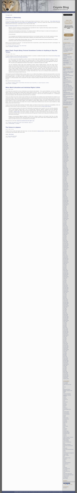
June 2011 (65, 280)
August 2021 (65, 135)
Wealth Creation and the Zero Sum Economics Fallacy (68, 102)
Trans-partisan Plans (66, 471)
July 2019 (64, 162)
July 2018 (64, 177)
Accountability (65, 383)
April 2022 (65, 129)
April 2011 (64, 282)
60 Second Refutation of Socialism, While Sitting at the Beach (68, 69)
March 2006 (65, 356)
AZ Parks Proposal (30, 12)
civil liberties (10, 122)
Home (7, 12)
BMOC (17, 12)
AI (63, 385)
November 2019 (65, 157)
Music (64, 443)
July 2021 (64, 137)
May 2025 (64, 122)
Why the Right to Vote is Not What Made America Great (68, 104)
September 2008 (66, 320)
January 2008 (65, 330)
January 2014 (65, 242)
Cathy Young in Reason (46, 106)
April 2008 (65, 326)
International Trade (66, 433)
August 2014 (65, 234)
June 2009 (65, 309)
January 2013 (65, 257)
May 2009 (64, 310)
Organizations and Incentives (68, 445)
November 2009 (65, 303)
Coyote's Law (65, 399)
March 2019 (65, 167)
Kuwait (18, 45)
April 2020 (65, 151)
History (64, 423)
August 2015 (65, 219)
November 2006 (65, 347)
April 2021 (65, 140)
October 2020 (65, 146)
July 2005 (64, 366)
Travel (64, 472)
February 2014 (65, 241)
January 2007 (65, 344)
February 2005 (65, 372)
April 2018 (65, 180)
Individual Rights (11, 123)
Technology (65, 467)
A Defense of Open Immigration (68, 71)
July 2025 (64, 120)
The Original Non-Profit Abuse (68, 49)
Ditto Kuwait (11, 134)
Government (11, 46)
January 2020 (65, 155)
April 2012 (65, 268)
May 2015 (64, 223)
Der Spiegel (14, 122)
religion (30, 122)
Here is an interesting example (11, 25)
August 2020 (65, 149)
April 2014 (65, 239)
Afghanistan (9, 82)
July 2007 (64, 337)
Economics (65, 404)
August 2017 (65, 190)
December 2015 (65, 214)
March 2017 (65, 196)
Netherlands (26, 122)
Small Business (65, 463)
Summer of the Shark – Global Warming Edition (68, 60)
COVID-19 (65, 398)
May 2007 (64, 339)
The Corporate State (66, 468)
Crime (10, 83)
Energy (64, 406)
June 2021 (65, 138)
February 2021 (65, 143)
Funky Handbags (66, 84)
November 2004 (65, 376)
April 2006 (65, 355)
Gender (64, 416)
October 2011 (65, 275)
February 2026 (65, 111)
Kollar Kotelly (27, 82)
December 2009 (65, 302)
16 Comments (16, 46)
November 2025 (65, 115)
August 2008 (65, 321)
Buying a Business (66, 74)
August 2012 (65, 263)
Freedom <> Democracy (13, 17)
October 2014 (65, 231)
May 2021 (64, 139)
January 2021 (65, 144)
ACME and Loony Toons (67, 384)
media (20, 45)
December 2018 (65, 171)
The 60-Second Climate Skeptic (68, 98)
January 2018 (65, 184)
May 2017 (64, 194)
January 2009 (65, 315)
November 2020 (65, 145)
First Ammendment (66, 414)
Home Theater (65, 426)
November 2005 (65, 361)
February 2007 (65, 343)
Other (64, 446)
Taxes (64, 466)
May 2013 (64, 252)
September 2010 (66, 291)
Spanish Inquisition (42, 82)
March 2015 (65, 225)
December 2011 (65, 273)
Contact (37, 12)
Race (64, 456)
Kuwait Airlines (34, 82)
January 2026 (65, 112)
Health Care (65, 422)
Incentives (65, 429)
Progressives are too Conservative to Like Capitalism (68, 93)
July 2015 (64, 220)
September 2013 (66, 247)
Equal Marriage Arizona (67, 409)
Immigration (65, 428)
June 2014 (65, 236)
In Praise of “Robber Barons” (68, 89)
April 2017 (65, 195)
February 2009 (65, 314)
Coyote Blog (61, 7)
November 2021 (65, 132)
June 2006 (65, 353)
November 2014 (65, 230)
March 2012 (65, 269)
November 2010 (65, 288)
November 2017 (65, 186)
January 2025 (65, 127)
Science (64, 461)
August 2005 (65, 365)
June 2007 (65, 338)
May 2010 (64, 296)
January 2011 (65, 286)
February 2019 (65, 168)
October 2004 (65, 377)
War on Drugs (65, 478)
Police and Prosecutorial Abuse (68, 449)
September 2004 (66, 378)
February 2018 (65, 183)
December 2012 (65, 258)
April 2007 (65, 341)
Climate (64, 397)
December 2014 (65, 229)
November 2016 (65, 201)
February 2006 (65, 358)
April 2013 (65, 253)
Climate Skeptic (12, 12)
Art (63, 388)
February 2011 (65, 285)
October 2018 (65, 173)
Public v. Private (66, 455)
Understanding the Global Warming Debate (67, 62)
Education (65, 405)
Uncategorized (65, 477)
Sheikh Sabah (24, 45)
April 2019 (65, 166)
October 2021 (65, 133)
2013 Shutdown (65, 382)
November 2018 (65, 172)
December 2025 (65, 114)
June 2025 (65, 121)
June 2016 (65, 207)
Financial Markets (66, 412)
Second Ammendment (66, 462)
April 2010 (65, 297)
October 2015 (65, 217)
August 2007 (65, 336)
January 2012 (65, 271)
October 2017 (65, 188)
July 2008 (64, 322)
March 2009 (65, 313)
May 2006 (64, 354)
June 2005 (65, 367)
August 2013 (65, 248)
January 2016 (65, 213)
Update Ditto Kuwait (13, 136)
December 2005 (65, 360)
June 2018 (65, 178)
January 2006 (65, 359)
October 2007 (65, 333)
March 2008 (65, 327)
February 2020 (65, 154)
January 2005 (65, 373)
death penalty (14, 45)
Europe (17, 122)
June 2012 (65, 265)
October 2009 (65, 304)
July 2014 (64, 235)
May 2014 (64, 237)
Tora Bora (47, 82)
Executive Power (66, 411)
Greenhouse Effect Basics (67, 56)
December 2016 (65, 200)
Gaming (64, 415)
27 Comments (14, 83)
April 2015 (65, 224)
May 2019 (64, 165)
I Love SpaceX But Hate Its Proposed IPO (67, 51)
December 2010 (65, 287)
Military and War (66, 439)
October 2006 (65, 348)
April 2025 (65, 123)
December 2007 (65, 331)
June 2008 (65, 324)
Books (64, 392)
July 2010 (64, 293)
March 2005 (65, 371)
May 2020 (64, 150)
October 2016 (65, 202)
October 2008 (65, 319)
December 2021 (65, 131)
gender (20, 122)
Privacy (64, 451)
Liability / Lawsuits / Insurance (68, 437)
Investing (64, 434)
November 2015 (65, 216)
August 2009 (65, 307)
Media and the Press (66, 438)
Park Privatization (22, 12)
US (31, 122)
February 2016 (65, 212)
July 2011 (64, 279)
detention (16, 82)
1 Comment (17, 123)
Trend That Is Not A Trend (67, 473)
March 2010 (65, 298)
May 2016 (64, 208)
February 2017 (65, 197)
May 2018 (64, 179)
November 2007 (65, 332)
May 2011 (64, 281)
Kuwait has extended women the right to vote (25, 120)
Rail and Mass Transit (66, 457)
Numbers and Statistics (67, 444)
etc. (63, 410)
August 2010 (65, 292)
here (16, 80)
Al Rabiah (13, 82)
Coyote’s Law (65, 79)
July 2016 (64, 206)
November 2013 (65, 245)
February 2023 (65, 128)
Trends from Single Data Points (68, 474)
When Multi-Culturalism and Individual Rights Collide (23, 87)
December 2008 (65, 316)
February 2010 (65, 299)
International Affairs (66, 432)
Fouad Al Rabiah (21, 82)
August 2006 (65, 350)
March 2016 (65, 211)
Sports (64, 465)
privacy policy (66, 39)
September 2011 (66, 276)
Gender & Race (65, 417)
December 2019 (65, 156)
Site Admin (65, 487)
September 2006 (66, 349)
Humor (64, 427)
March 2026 (65, 110)
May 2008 (64, 325)
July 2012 (64, 264)
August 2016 (65, 205)
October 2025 (65, 116)
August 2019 (65, 161)
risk (37, 82)
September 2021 (66, 134)
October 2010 (65, 290)
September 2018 (66, 174)
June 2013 (65, 251)
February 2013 (65, 256)
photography (65, 448)
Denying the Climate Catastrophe (66, 55)
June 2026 (65, 109)
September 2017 (66, 189)
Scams (64, 460)
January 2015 (65, 228)
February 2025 (65, 126)
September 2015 (66, 218)
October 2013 (65, 246)
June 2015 (65, 222)
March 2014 (65, 240)
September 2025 (66, 117)
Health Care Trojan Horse (67, 85)
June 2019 (65, 163)
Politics (64, 450)
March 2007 (65, 342)
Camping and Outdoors (67, 393)
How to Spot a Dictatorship (67, 86)
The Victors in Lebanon (13, 127)
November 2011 (65, 274)
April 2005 (65, 370)
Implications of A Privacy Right (68, 87)
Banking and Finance (66, 389)
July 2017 (64, 191)
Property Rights (65, 454)
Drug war (64, 403)
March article (16, 111)
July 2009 (64, 308)
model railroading (66, 440)
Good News (65, 420)
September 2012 (66, 262)
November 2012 (65, 259)
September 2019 (66, 160)
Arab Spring (9, 45)
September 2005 (66, 364)
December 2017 (65, 185)
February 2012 (65, 270)
